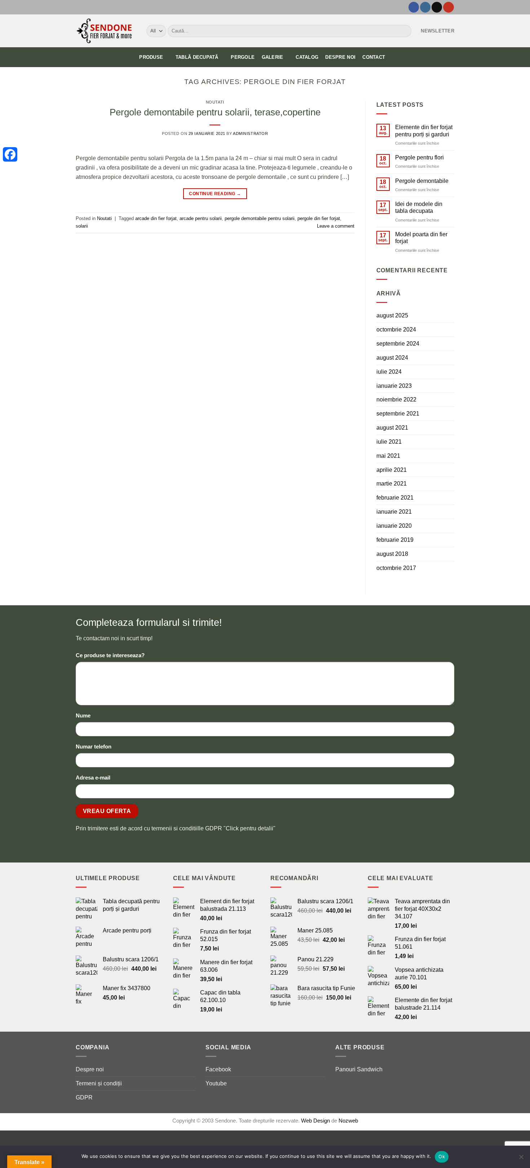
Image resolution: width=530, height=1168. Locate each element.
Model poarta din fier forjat (421, 237)
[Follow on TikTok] (437, 7)
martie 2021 (391, 483)
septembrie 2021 (397, 413)
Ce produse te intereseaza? (110, 655)
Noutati (215, 102)
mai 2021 (388, 455)
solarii (82, 226)
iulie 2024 (389, 371)
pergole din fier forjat (318, 218)
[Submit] (404, 31)
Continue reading (215, 193)
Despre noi (90, 1069)
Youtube (216, 1083)
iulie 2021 (389, 441)
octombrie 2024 (396, 329)
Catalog (307, 57)
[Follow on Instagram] (425, 7)
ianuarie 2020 (394, 525)
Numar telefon (93, 747)
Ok (441, 1156)
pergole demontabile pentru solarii (260, 218)
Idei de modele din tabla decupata (418, 207)
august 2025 (392, 315)
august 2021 (392, 427)
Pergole (243, 57)
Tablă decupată (197, 57)
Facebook (218, 1069)
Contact (373, 57)
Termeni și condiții (99, 1083)
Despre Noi (340, 57)
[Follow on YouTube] (448, 7)
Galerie (272, 57)
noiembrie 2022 (396, 399)
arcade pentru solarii (201, 218)
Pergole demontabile (422, 180)
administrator (250, 133)
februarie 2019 (395, 539)
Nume (83, 716)
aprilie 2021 (391, 469)
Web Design (316, 1121)
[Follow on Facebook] (413, 7)
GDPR (84, 1097)
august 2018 (392, 553)
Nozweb (348, 1121)
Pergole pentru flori (419, 157)
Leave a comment (335, 226)
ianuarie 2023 (394, 385)
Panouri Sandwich (359, 1069)
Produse (151, 57)
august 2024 (392, 357)
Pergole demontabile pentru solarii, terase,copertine (215, 112)
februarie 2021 (395, 497)
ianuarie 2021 (394, 511)
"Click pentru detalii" (249, 828)
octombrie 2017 (396, 568)
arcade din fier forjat (156, 218)
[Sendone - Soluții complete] (106, 31)
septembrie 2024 (397, 343)
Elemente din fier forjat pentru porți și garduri (423, 130)
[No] (521, 1159)
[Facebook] (10, 154)
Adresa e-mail (93, 778)
